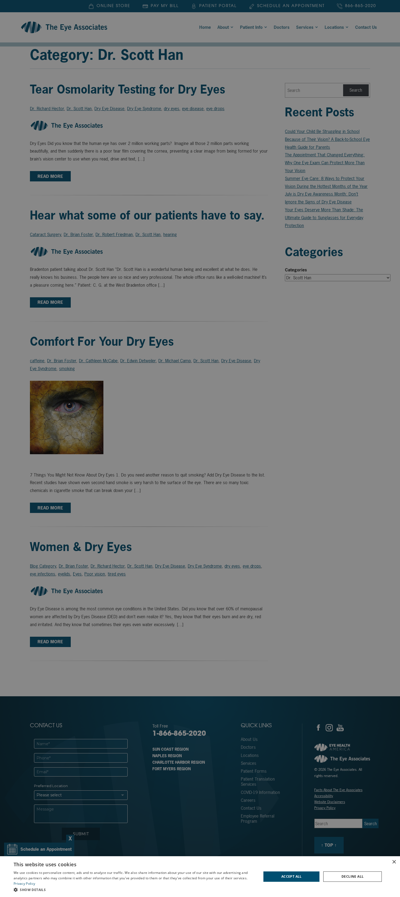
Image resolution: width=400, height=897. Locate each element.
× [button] (394, 862)
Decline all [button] (352, 876)
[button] (134, 889)
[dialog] (200, 876)
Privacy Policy (24, 883)
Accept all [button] (291, 876)
